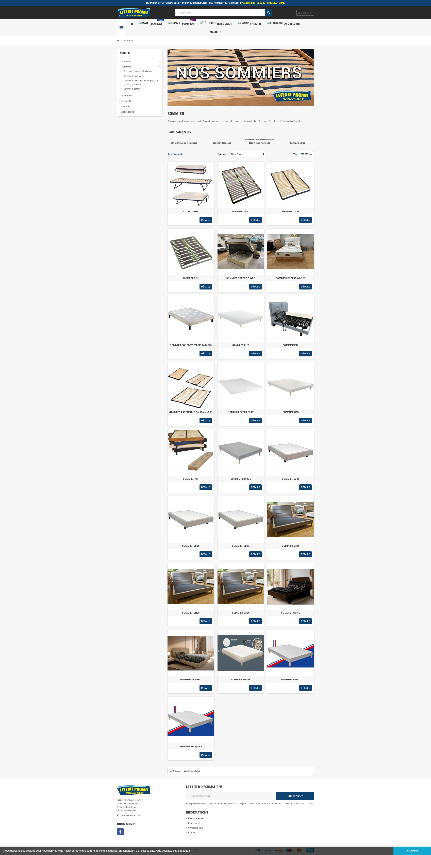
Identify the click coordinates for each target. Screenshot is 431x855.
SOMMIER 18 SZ (241, 211)
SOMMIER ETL (291, 345)
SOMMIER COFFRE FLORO (240, 278)
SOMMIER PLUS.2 (291, 679)
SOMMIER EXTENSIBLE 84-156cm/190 (190, 412)
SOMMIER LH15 (290, 545)
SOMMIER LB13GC (240, 478)
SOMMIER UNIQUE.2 (191, 746)
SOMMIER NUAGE (241, 679)
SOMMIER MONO (290, 612)
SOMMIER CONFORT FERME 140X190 (191, 345)
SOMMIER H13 (291, 412)
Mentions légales (196, 818)
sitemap (192, 832)
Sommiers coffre (297, 143)
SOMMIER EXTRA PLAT (241, 412)
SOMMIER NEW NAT (191, 679)
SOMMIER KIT (190, 478)
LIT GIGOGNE (190, 211)
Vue (295, 154)
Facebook (120, 831)
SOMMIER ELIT (240, 345)
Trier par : (223, 154)
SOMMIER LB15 (290, 478)
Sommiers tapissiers (222, 143)
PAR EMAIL (279, 3)
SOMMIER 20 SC (291, 211)
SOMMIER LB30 (240, 545)
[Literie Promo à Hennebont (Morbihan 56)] (134, 12)
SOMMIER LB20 (191, 545)
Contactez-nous (195, 828)
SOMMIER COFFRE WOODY (291, 278)
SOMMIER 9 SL (191, 278)
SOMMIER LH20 (191, 612)
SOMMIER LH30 (241, 612)
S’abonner (296, 796)
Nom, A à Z (236, 154)
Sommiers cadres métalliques (184, 143)
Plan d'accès (194, 823)
